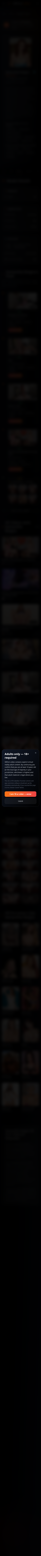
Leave (20, 801)
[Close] (36, 753)
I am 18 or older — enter (20, 794)
